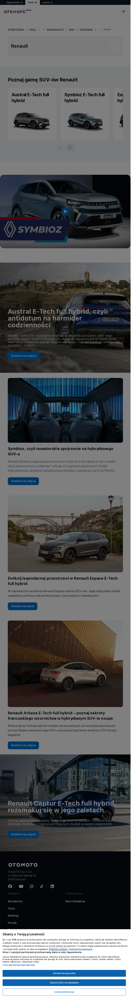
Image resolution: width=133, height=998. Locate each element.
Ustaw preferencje (64, 992)
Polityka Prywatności (80, 949)
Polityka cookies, (58, 949)
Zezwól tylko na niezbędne (64, 982)
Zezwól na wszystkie (64, 973)
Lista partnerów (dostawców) (19, 965)
